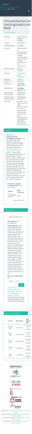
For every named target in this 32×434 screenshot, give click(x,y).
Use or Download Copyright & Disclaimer (10, 7)
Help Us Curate (3, 9)
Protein (11, 281)
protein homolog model (15, 217)
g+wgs (23, 94)
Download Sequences (10, 32)
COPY (21, 285)
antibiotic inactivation (20, 80)
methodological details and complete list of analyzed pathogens (13, 150)
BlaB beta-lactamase (20, 69)
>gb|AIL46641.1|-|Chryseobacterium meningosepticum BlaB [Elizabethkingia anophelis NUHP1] (15, 291)
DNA (17, 281)
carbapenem (20, 76)
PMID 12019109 (22, 124)
